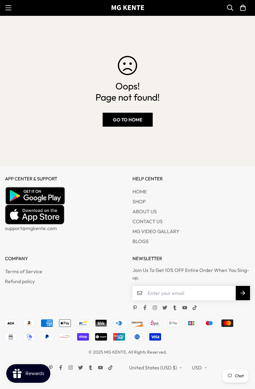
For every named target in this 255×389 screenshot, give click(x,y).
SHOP (139, 201)
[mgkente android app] (64, 196)
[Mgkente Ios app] (64, 214)
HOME (139, 191)
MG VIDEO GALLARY (155, 231)
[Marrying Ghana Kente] (128, 8)
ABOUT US (144, 211)
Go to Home (127, 120)
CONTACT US (147, 221)
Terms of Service (23, 271)
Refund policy (20, 281)
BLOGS (140, 241)
